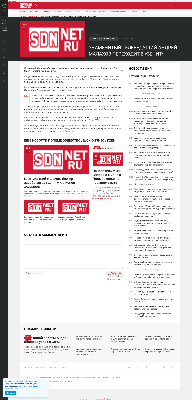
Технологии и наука (118, 11)
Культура (102, 11)
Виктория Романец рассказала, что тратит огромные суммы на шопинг (153, 263)
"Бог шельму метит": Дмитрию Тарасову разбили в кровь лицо (152, 214)
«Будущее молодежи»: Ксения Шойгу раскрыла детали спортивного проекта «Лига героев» (152, 223)
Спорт (77, 11)
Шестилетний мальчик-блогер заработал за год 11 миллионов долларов (154, 146)
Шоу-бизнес (134, 11)
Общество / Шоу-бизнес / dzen (103, 38)
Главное (23, 11)
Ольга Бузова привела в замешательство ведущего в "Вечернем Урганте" (153, 163)
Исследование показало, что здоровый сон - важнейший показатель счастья (154, 112)
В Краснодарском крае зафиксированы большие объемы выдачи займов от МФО (153, 171)
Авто (144, 11)
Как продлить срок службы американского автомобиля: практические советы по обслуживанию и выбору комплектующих (154, 86)
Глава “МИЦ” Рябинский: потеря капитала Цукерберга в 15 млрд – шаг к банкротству (153, 178)
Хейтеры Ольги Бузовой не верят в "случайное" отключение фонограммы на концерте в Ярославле (153, 247)
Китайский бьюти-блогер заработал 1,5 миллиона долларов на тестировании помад (152, 155)
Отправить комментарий (34, 273)
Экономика (58, 11)
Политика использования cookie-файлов (96, 399)
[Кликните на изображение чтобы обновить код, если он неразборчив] (114, 274)
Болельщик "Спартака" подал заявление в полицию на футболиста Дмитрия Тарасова (154, 207)
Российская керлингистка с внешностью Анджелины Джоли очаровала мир (153, 190)
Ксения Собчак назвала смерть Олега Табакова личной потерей (151, 307)
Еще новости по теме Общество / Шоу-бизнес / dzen (69, 140)
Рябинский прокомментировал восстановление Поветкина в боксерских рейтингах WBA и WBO (153, 199)
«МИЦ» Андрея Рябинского (102, 198)
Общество (46, 11)
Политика (34, 11)
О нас (65, 367)
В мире (69, 11)
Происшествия (90, 11)
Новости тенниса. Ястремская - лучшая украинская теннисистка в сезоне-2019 (152, 239)
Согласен (11, 393)
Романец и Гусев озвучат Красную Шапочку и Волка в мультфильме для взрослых (154, 276)
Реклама (54, 367)
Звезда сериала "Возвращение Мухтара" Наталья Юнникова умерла (152, 315)
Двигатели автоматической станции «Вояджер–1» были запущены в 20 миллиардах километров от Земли (151, 121)
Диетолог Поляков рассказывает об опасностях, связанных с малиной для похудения (152, 130)
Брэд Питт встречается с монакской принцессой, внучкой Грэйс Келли (151, 139)
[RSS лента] (171, 5)
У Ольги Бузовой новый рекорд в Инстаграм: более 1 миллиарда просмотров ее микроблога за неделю (154, 284)
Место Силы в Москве (144, 184)
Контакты (41, 367)
